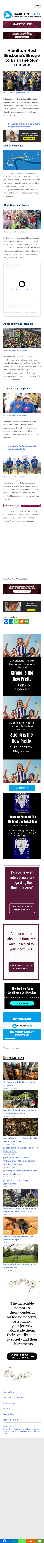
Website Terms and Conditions (22, 1429)
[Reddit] (21, 621)
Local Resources (9, 1403)
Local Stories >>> (22, 787)
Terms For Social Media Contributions (20, 1431)
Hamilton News (8, 1392)
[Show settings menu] (34, 857)
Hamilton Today (7, 1427)
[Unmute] (30, 857)
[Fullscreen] (38, 857)
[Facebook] (6, 621)
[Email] (26, 621)
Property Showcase (10, 1414)
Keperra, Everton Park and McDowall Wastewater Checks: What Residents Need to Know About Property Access (19, 1161)
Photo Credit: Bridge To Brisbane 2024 (16, 92)
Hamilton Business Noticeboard (14, 1397)
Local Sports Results (10, 1419)
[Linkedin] (11, 621)
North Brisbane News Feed (13, 1058)
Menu (37, 5)
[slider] (20, 857)
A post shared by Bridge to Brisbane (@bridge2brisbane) (24, 312)
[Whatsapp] (16, 621)
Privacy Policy (7, 1429)
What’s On (6, 1408)
